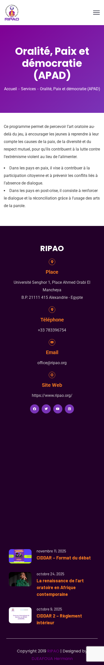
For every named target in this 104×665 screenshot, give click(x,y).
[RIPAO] (12, 12)
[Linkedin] (69, 408)
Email (52, 352)
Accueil (10, 88)
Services (28, 88)
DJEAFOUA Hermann (52, 658)
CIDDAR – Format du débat (64, 557)
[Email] (52, 342)
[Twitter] (46, 408)
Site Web (52, 385)
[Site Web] (52, 375)
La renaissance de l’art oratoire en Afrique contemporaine (60, 587)
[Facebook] (34, 408)
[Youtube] (57, 408)
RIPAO (53, 651)
